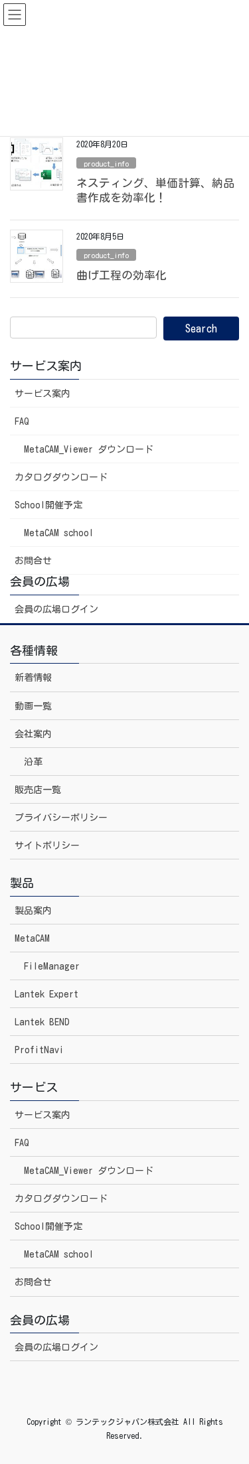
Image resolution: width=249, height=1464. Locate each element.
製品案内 (33, 910)
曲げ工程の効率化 (121, 275)
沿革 (33, 762)
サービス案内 (42, 393)
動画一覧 (33, 706)
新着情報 (33, 677)
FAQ (22, 421)
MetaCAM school (59, 533)
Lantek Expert (46, 994)
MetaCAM (32, 938)
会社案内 (33, 734)
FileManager (52, 966)
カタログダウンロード (61, 477)
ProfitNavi (39, 1050)
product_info (106, 163)
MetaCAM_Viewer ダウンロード (88, 449)
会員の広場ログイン (56, 609)
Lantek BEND (42, 1022)
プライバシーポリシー (61, 817)
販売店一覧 (38, 789)
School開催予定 (48, 505)
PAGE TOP (228, 1408)
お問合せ (33, 560)
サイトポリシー (47, 845)
